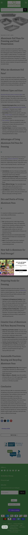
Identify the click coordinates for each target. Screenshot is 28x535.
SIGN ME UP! (21, 270)
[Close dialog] (27, 260)
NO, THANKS (21, 272)
